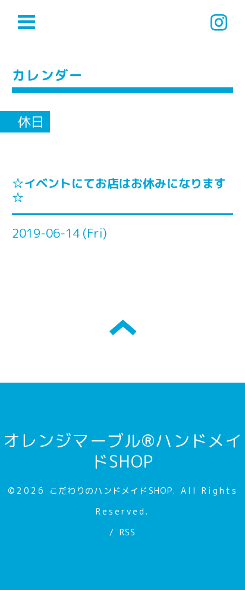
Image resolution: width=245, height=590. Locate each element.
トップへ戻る (122, 327)
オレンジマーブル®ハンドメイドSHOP (123, 451)
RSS (128, 532)
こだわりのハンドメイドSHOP (111, 490)
